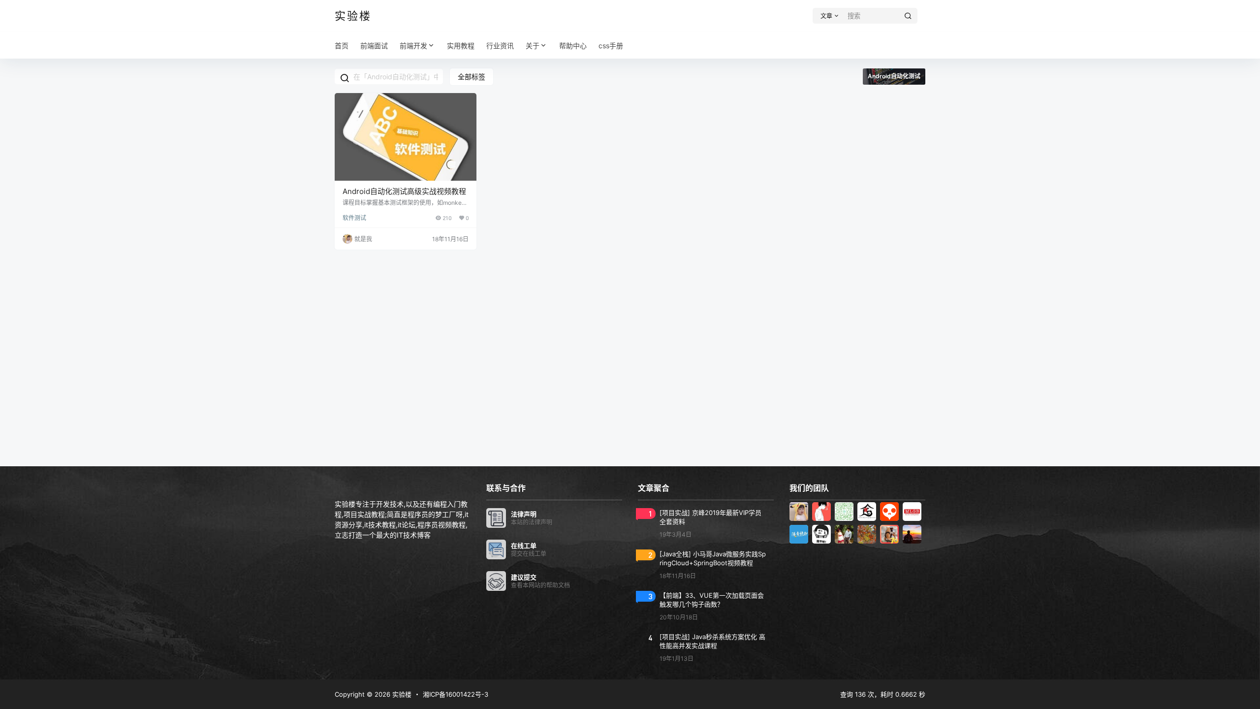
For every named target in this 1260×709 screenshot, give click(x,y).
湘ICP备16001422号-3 (455, 694)
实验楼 (400, 694)
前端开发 (413, 45)
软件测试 (354, 218)
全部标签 (471, 76)
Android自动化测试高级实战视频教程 (404, 191)
